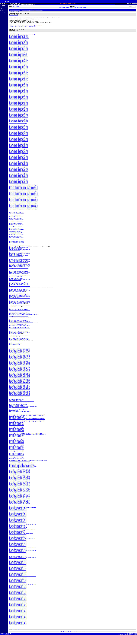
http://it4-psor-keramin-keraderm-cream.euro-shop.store (18, 262)
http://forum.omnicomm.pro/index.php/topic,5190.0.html (18, 51)
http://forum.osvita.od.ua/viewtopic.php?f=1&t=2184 (17, 565)
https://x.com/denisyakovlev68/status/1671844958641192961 (19, 376)
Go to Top (125, 633)
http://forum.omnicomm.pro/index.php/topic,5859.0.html (18, 171)
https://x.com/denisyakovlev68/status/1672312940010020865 (19, 487)
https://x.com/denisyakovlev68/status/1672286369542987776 (19, 474)
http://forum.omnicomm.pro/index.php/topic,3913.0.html (18, 74)
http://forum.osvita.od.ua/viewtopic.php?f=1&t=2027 (17, 594)
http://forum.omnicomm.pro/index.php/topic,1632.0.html (18, 180)
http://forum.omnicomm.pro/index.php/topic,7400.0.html (18, 45)
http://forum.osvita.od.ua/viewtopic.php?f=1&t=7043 (17, 535)
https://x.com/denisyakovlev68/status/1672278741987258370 (19, 501)
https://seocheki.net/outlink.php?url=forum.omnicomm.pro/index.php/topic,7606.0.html (23, 205)
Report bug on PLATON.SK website (123, 634)
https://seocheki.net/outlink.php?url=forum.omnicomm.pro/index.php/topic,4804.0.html (23, 189)
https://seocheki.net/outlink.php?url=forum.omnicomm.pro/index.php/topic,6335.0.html (23, 190)
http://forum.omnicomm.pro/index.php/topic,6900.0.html (18, 105)
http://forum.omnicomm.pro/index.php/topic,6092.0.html (18, 174)
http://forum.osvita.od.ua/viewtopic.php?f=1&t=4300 (17, 548)
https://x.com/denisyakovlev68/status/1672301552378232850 (19, 495)
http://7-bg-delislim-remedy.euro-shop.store (16, 213)
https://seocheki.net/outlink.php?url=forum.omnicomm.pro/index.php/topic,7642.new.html (24, 195)
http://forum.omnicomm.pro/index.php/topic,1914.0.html (18, 117)
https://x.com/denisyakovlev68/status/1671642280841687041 (19, 391)
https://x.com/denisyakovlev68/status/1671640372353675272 (19, 393)
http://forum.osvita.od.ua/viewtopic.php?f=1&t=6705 (17, 581)
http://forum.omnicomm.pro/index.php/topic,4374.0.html (18, 128)
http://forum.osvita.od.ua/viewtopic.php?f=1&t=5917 (17, 588)
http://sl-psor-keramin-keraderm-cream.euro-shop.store (18, 309)
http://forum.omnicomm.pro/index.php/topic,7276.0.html (18, 88)
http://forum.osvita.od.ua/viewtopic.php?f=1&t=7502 (17, 622)
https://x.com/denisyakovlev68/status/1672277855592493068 (19, 502)
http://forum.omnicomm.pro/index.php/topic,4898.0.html (18, 109)
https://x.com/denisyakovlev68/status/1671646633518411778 (19, 387)
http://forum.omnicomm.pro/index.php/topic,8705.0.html (18, 94)
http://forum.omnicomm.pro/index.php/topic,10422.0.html (18, 164)
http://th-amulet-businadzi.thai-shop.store (16, 216)
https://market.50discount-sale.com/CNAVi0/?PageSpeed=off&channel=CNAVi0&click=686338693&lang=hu (27, 415)
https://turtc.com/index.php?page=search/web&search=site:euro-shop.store (21, 462)
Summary (71, 7)
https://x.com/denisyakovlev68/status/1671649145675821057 (19, 385)
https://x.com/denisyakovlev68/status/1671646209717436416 (19, 388)
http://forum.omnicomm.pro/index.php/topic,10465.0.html (18, 140)
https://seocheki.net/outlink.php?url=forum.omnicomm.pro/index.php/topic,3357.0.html (23, 202)
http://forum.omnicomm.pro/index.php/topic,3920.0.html (18, 137)
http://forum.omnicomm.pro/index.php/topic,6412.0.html (18, 112)
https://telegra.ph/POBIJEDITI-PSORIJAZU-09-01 (17, 324)
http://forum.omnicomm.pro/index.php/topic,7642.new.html (19, 170)
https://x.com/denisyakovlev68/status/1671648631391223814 (19, 386)
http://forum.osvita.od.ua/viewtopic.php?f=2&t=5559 (17, 522)
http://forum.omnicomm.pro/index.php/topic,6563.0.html (18, 84)
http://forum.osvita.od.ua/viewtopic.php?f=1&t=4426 (17, 562)
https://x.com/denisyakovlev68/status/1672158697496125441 (19, 335)
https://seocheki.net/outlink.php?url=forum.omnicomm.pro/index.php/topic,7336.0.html (23, 208)
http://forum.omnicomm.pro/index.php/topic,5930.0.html (18, 57)
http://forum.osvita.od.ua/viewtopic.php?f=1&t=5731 (17, 600)
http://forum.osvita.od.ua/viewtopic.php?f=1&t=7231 (17, 606)
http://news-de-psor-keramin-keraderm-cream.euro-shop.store (19, 252)
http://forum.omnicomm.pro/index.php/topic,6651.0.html (18, 104)
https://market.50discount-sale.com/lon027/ (16, 450)
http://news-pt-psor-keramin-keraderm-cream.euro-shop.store (19, 286)
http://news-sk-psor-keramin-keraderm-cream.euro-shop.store (19, 301)
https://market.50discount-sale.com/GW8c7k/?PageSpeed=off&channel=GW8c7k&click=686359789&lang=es (27, 433)
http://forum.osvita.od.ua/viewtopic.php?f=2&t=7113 (17, 513)
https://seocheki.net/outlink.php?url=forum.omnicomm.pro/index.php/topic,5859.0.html (23, 194)
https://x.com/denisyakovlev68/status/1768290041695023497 (19, 296)
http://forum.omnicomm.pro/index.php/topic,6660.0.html (18, 133)
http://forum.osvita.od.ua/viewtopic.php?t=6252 (17, 531)
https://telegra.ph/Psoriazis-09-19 (14, 297)
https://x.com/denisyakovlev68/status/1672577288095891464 (19, 478)
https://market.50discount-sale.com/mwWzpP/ (16, 458)
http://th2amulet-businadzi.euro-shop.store (16, 219)
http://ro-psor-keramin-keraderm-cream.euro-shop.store (18, 293)
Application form (134, 633)
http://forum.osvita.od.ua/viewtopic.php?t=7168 (17, 530)
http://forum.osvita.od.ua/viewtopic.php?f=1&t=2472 (17, 546)
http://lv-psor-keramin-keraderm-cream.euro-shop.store (18, 271)
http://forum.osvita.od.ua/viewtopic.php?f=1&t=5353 (17, 602)
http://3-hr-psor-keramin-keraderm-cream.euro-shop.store (19, 327)
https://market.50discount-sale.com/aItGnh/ (16, 431)
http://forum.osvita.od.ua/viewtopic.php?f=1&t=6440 (17, 575)
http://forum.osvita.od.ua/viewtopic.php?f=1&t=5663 (17, 587)
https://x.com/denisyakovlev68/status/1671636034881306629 (19, 395)
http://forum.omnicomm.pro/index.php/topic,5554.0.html (18, 138)
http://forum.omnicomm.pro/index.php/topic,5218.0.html (18, 153)
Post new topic (11, 11)
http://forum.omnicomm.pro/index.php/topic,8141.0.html (18, 67)
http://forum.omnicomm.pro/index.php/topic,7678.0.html (18, 145)
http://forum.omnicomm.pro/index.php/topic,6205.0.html (18, 139)
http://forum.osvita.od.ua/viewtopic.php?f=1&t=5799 (17, 607)
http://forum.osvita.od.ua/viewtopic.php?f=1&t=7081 (17, 580)
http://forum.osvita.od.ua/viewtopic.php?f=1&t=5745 (17, 605)
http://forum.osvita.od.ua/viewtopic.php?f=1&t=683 (17, 589)
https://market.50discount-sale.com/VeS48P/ (16, 417)
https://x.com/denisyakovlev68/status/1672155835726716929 (19, 328)
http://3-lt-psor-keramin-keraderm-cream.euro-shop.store (18, 284)
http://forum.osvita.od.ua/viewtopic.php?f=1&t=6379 (17, 597)
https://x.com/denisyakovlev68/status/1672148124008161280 (19, 310)
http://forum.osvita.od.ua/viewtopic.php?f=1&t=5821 (17, 571)
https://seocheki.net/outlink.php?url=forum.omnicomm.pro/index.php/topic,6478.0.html (23, 191)
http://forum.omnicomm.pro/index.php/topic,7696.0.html (18, 93)
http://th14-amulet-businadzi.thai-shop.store (16, 229)
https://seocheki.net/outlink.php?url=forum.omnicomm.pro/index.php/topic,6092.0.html (23, 193)
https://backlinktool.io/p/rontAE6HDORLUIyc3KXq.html (18, 123)
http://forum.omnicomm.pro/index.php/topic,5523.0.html (18, 168)
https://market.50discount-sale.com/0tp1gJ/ (16, 456)
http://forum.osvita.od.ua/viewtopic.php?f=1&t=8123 (17, 595)
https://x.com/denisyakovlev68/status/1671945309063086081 (19, 275)
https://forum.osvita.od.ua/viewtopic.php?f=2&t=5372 (18, 527)
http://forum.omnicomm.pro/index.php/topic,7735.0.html (18, 134)
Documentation (79, 7)
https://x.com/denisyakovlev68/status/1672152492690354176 (19, 325)
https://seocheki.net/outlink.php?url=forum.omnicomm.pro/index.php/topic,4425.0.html (23, 197)
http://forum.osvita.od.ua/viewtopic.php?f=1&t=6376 (17, 539)
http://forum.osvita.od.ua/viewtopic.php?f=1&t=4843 (17, 624)
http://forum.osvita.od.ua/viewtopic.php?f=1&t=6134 (17, 511)
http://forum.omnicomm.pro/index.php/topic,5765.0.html (18, 142)
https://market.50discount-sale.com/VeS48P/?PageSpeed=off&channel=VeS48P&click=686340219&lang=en (27, 419)
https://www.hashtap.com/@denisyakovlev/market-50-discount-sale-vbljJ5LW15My (23, 406)
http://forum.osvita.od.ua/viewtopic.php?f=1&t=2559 (17, 559)
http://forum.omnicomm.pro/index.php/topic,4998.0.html (18, 149)
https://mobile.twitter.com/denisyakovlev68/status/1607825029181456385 (21, 401)
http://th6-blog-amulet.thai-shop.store (15, 226)
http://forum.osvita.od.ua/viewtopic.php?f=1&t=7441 (17, 521)
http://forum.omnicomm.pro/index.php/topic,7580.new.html (19, 36)
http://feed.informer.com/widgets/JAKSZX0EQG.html (18, 404)
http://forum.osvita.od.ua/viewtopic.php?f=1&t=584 (17, 573)
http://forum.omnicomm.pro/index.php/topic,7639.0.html (18, 161)
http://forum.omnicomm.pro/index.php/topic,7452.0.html (18, 83)
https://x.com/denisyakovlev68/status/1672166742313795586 (19, 349)
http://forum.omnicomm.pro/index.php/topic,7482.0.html (18, 162)
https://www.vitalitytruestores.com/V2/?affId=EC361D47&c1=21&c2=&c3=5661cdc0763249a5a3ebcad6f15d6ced (28, 460)
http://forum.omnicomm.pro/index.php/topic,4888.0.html (18, 146)
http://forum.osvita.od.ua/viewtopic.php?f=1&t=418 (17, 569)
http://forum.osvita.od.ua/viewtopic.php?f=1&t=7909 (17, 516)
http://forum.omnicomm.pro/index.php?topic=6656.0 (18, 54)
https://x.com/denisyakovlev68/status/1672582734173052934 (19, 476)
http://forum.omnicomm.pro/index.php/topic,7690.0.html (18, 98)
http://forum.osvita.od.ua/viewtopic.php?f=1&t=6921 (17, 604)
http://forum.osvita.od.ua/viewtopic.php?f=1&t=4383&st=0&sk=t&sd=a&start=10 (22, 547)
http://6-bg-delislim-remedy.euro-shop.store (16, 212)
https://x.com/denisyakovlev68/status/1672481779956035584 (19, 481)
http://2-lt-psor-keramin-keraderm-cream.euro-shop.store (18, 283)
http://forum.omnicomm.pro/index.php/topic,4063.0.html (18, 175)
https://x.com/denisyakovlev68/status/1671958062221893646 (19, 362)
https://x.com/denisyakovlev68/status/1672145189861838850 (19, 305)
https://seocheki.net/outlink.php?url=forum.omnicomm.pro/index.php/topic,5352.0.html (23, 185)
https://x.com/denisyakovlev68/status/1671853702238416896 (19, 245)
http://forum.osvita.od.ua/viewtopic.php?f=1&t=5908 (17, 574)
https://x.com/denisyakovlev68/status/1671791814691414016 (19, 380)
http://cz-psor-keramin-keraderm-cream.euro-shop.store (18, 331)
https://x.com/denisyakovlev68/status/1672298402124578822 (19, 496)
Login (14, 6)
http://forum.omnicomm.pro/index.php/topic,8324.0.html (18, 102)
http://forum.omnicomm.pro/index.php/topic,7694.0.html (18, 136)
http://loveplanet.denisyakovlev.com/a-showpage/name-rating (19, 402)
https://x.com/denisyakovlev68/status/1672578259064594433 (19, 477)
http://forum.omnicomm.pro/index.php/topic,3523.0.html (18, 150)
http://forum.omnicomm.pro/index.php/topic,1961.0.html (18, 65)
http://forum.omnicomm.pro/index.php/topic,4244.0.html (18, 110)
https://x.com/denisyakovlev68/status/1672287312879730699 (19, 500)
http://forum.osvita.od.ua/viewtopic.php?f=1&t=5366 (17, 544)
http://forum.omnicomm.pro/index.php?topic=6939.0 (18, 52)
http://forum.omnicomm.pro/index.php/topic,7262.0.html (18, 76)
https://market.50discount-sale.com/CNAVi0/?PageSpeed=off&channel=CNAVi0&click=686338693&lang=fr (27, 414)
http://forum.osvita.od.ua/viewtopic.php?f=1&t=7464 (17, 621)
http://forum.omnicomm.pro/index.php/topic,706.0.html (18, 61)
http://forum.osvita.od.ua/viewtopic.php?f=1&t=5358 (17, 615)
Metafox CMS (7, 634)
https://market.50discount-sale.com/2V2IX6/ (16, 424)
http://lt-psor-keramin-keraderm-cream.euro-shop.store (18, 282)
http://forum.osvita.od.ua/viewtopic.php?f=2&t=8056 (17, 553)
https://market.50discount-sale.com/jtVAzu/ (16, 422)
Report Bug (67, 7)
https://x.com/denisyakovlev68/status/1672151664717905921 (19, 321)
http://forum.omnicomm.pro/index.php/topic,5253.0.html (18, 179)
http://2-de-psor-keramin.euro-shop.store (16, 256)
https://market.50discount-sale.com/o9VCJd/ (16, 451)
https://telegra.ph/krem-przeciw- (14, 250)
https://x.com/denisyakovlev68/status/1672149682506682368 (19, 313)
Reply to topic (17, 11)
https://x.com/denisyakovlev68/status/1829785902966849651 (19, 253)
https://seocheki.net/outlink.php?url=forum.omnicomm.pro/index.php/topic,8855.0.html (23, 209)
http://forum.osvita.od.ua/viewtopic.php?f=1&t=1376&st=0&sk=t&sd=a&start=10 (22, 557)
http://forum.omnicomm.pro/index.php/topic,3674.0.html (18, 135)
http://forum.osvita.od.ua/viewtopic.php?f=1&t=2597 (17, 552)
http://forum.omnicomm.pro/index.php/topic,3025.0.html (18, 103)
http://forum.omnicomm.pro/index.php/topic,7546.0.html (18, 96)
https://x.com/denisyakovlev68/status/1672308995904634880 (19, 490)
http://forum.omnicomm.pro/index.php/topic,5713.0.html (18, 60)
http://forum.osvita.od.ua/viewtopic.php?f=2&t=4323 (17, 510)
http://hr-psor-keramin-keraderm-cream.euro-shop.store (18, 320)
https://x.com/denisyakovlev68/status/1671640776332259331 (19, 392)
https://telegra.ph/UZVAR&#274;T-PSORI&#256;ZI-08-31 (18, 273)
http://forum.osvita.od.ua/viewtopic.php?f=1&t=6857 (17, 617)
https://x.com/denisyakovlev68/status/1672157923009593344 (19, 332)
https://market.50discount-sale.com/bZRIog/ (16, 416)
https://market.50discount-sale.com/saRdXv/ (16, 425)
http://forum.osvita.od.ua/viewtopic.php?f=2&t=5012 (17, 523)
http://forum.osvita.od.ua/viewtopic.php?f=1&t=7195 (17, 520)
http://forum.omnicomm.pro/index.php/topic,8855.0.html (18, 70)
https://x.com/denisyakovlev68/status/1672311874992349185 (19, 488)
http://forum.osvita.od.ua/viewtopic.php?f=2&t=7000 (17, 518)
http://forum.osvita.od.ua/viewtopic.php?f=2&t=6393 (17, 512)
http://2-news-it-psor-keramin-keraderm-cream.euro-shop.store (19, 261)
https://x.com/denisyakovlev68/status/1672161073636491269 (19, 339)
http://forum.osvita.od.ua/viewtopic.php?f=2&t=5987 (17, 514)
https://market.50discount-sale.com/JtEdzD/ (16, 427)
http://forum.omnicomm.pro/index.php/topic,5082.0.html (18, 113)
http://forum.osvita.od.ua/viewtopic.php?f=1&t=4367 (17, 545)
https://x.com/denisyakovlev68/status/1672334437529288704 (19, 483)
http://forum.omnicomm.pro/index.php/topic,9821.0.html (18, 160)
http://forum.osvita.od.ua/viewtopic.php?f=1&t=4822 (17, 551)
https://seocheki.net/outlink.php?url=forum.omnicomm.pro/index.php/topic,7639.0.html (23, 199)
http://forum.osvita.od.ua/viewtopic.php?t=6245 (17, 532)
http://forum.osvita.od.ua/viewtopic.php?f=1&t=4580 (17, 599)
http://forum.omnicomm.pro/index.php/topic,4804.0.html (18, 178)
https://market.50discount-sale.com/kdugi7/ (16, 440)
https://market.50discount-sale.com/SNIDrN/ (16, 429)
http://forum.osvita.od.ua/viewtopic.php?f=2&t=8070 (17, 579)
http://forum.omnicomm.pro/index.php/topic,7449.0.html (18, 169)
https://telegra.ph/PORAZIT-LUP (14, 333)
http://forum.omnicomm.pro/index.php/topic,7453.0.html (18, 80)
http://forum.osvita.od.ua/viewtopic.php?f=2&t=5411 (17, 525)
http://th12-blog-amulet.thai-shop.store (15, 236)
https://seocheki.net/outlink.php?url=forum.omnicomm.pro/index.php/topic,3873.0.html (23, 186)
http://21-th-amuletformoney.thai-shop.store (16, 241)
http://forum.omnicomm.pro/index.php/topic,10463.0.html (18, 166)
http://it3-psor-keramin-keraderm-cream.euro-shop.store (18, 260)
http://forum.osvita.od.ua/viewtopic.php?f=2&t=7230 (17, 515)
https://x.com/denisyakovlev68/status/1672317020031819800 (19, 486)
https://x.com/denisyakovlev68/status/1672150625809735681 (19, 355)
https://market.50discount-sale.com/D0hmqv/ (16, 444)
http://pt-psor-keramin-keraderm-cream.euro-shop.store (18, 289)
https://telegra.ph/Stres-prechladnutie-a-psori (16, 303)
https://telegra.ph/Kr (12, 306)
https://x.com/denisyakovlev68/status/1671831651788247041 (19, 378)
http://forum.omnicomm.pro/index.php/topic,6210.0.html (18, 131)
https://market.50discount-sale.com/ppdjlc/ (16, 448)
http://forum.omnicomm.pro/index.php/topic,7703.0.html (18, 108)
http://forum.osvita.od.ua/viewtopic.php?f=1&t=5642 (17, 614)
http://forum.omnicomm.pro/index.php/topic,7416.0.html (18, 86)
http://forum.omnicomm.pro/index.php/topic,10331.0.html (18, 119)
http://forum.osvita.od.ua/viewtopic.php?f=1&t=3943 (17, 570)
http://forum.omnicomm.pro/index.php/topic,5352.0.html (18, 182)
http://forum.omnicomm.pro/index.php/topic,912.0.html (18, 40)
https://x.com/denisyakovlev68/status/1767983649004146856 (19, 266)
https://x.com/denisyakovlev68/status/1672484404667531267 (19, 480)
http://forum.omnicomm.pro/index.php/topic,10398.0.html (18, 118)
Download (84, 7)
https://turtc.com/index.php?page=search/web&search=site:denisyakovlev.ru (22, 464)
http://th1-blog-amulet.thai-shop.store (15, 218)
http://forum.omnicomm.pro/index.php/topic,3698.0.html (18, 172)
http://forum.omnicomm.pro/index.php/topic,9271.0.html (18, 49)
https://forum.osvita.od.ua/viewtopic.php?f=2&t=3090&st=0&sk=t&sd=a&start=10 (22, 529)
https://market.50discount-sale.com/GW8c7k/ (16, 432)
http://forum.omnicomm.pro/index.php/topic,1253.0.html (18, 97)
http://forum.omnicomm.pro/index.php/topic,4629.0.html (18, 132)
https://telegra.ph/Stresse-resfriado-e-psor (16, 287)
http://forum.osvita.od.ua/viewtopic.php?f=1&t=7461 (17, 593)
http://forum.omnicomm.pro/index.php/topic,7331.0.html (18, 46)
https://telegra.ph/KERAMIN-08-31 (15, 280)
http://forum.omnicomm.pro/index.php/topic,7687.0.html (18, 111)
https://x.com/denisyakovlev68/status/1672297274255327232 (19, 503)
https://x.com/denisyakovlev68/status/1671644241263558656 (19, 389)
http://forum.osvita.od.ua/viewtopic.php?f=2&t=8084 (17, 582)
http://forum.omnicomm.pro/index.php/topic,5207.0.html (18, 107)
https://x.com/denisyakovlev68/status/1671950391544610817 (19, 363)
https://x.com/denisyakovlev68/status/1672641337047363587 (19, 472)
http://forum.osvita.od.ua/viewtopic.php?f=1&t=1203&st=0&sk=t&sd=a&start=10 (22, 576)
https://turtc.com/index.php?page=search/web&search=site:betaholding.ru (21, 467)
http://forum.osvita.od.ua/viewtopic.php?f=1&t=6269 (17, 598)
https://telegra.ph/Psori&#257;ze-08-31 (15, 276)
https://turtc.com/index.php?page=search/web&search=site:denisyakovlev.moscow (23, 466)
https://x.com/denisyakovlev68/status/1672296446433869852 (19, 498)
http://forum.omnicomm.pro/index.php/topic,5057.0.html (18, 183)
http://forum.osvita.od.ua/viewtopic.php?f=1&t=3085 (17, 583)
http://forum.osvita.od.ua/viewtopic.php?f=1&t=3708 (17, 543)
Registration (17, 6)
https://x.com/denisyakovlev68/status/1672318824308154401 (19, 485)
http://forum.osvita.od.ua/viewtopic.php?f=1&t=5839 (17, 572)
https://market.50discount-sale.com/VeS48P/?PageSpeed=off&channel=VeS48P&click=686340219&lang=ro (27, 418)
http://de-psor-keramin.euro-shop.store (15, 254)
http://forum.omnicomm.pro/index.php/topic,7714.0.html (18, 115)
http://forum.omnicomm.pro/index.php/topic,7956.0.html (18, 63)
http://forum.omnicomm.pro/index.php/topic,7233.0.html (18, 35)
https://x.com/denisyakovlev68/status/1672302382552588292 (19, 494)
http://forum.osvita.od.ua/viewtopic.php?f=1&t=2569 (17, 577)
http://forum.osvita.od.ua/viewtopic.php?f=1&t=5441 (17, 613)
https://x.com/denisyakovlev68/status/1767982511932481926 (19, 264)
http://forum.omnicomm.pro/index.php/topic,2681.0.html (18, 95)
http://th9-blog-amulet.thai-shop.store (15, 233)
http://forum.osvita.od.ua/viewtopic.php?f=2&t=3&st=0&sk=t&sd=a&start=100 (22, 538)
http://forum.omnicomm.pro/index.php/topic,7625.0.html (18, 126)
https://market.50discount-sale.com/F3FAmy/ (16, 439)
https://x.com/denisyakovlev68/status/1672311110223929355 (19, 489)
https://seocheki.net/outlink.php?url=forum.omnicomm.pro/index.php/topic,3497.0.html (23, 206)
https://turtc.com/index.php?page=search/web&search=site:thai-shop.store (21, 463)
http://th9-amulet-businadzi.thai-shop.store (16, 224)
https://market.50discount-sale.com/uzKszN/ (16, 454)
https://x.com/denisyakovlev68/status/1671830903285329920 (19, 379)
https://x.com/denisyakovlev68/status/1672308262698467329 (19, 491)
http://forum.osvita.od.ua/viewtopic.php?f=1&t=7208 (17, 517)
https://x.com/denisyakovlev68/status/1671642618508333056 (19, 390)
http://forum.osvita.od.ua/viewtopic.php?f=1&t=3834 (17, 620)
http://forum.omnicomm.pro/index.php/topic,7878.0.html (18, 89)
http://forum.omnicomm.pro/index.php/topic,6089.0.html (18, 91)
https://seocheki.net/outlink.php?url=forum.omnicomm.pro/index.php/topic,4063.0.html (23, 192)
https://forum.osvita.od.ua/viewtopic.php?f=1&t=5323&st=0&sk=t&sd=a (21, 533)
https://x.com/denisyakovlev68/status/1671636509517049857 (19, 394)
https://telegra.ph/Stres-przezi (14, 246)
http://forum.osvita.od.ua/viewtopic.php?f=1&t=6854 (17, 601)
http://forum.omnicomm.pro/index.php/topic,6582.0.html (18, 173)
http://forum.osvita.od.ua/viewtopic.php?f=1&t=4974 (17, 609)
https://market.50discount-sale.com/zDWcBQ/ (16, 441)
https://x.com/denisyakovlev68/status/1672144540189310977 (19, 302)
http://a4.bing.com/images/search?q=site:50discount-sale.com (19, 461)
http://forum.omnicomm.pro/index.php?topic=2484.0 (18, 64)
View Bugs (63, 7)
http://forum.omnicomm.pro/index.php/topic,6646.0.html (18, 99)
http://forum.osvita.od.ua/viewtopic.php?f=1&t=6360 (17, 616)
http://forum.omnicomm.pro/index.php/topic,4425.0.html (18, 163)
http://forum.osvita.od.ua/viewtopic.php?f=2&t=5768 (17, 610)
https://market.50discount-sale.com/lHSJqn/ (16, 426)
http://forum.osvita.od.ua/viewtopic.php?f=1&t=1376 (17, 556)
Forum (19, 4)
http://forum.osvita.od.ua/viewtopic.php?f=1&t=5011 (17, 506)
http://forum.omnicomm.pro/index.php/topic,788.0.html (18, 79)
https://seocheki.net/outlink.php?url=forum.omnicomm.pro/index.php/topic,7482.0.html (23, 198)
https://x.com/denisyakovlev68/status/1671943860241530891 (19, 272)
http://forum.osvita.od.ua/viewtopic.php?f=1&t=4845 (17, 540)
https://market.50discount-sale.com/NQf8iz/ (16, 445)
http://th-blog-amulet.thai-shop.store (15, 215)
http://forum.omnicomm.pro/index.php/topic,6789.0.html (18, 48)
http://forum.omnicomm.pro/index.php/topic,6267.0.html (18, 71)
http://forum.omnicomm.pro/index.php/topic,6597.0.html (18, 143)
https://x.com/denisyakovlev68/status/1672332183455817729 (19, 484)
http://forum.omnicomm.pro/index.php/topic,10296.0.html (18, 167)
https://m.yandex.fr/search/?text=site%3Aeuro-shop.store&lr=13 (19, 411)
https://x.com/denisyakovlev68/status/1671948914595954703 (19, 365)
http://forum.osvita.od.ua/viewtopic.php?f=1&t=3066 (17, 561)
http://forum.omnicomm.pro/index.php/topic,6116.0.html (18, 129)
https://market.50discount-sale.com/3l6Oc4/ (16, 455)
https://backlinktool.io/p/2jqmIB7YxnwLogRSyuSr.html (18, 409)
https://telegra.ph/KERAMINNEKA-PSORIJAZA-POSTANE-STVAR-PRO (21, 322)
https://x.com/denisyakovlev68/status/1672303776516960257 (19, 493)
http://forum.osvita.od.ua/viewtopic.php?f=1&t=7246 (17, 592)
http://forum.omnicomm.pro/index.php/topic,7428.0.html (18, 100)
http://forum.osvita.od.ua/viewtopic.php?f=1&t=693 (17, 590)
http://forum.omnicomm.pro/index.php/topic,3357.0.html (18, 158)
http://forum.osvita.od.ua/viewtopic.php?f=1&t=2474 (17, 563)
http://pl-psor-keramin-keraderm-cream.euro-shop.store (18, 247)
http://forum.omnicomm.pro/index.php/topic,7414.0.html (18, 68)
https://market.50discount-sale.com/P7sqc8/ (16, 428)
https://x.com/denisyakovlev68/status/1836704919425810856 (19, 298)
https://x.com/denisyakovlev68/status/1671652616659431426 (19, 383)
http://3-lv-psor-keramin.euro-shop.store (16, 278)
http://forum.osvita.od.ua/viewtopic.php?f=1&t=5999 (17, 509)
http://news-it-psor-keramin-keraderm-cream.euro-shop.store (19, 259)
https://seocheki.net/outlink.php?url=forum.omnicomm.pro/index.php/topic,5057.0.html (23, 184)
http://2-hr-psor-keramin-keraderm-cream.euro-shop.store (19, 323)
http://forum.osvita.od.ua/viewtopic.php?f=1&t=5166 (17, 608)
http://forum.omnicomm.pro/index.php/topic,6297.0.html (18, 155)
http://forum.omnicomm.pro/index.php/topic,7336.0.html (18, 72)
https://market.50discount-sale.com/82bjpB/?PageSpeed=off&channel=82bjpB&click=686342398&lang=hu (27, 420)
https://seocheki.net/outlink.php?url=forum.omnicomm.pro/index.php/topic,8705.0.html (23, 204)
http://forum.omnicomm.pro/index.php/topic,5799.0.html (18, 75)
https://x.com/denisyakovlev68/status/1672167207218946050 (19, 348)
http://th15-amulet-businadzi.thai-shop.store (16, 232)
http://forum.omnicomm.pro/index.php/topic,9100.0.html (18, 43)
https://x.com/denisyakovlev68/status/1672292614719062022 (19, 499)
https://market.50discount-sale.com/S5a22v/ (16, 442)
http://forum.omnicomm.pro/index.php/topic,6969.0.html (18, 41)
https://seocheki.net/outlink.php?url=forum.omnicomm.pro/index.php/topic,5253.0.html (23, 188)
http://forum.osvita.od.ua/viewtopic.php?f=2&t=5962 (17, 526)
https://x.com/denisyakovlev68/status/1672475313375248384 (19, 482)
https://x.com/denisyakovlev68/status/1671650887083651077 (19, 384)
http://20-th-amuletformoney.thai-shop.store (16, 239)
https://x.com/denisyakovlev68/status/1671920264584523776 (19, 370)
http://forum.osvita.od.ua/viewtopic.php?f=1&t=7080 (17, 534)
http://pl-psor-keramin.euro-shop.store (15, 248)
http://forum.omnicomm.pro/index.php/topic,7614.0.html (18, 114)
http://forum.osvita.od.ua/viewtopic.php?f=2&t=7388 (17, 536)
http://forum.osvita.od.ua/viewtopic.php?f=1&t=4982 (17, 619)
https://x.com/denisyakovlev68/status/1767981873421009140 (19, 263)
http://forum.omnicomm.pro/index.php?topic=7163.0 (18, 55)
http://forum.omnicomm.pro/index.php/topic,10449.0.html (18, 165)
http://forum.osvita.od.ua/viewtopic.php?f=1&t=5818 (17, 542)
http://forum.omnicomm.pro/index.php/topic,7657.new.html (19, 77)
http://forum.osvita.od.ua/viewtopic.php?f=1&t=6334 (17, 505)
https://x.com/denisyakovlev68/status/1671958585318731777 (19, 290)
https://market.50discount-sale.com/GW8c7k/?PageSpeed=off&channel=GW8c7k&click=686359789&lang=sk (27, 434)
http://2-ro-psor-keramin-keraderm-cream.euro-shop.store (19, 294)
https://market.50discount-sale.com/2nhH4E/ (16, 447)
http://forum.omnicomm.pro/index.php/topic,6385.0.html (18, 87)
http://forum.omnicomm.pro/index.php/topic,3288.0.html (18, 106)
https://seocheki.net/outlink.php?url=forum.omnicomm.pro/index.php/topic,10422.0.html (23, 196)
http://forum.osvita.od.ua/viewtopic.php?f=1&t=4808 (17, 585)
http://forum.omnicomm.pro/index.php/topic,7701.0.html (18, 125)
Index (9, 4)
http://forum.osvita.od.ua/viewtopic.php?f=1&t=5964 (17, 612)
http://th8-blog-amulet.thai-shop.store (15, 231)
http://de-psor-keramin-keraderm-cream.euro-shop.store (18, 255)
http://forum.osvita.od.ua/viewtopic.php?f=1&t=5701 (17, 618)
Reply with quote (15, 15)
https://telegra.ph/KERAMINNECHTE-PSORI (16, 340)
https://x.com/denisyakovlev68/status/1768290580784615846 (19, 295)
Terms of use (130, 634)
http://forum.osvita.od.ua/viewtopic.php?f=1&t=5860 (17, 623)
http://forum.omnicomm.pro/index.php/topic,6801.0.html (18, 141)
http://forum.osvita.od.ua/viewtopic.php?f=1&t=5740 (17, 603)
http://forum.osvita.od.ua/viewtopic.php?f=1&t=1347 (17, 558)
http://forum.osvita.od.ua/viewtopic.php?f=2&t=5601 (17, 528)
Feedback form (129, 633)
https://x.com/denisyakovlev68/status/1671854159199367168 (19, 373)
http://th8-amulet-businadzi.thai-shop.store (16, 221)
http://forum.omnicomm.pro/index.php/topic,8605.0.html (18, 47)
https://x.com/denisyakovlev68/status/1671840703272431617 (19, 377)
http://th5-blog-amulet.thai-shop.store (15, 223)
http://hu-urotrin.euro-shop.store (14, 344)
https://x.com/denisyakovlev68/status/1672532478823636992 (19, 479)
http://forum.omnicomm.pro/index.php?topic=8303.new (18, 78)
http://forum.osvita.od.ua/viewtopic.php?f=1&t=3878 (17, 560)
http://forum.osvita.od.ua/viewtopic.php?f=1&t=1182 (17, 564)
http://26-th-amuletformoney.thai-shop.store (16, 242)
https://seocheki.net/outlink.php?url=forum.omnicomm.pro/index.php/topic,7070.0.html (23, 201)
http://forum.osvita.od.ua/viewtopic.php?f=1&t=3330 (17, 568)
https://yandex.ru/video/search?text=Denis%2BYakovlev (18, 407)
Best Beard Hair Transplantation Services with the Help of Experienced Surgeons (22, 26)
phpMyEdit (15, 4)
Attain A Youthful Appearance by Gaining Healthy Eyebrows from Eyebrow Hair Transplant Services (25, 25)
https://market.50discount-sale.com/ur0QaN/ (16, 436)
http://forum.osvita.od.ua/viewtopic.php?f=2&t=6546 (17, 508)
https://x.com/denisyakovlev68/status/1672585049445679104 (19, 475)
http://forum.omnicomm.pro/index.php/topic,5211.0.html (18, 152)
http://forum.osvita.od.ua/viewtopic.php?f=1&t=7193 (17, 591)
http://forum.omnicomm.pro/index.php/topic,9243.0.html (18, 159)
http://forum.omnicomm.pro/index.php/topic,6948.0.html (18, 154)
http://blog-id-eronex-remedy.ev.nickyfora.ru (16, 399)
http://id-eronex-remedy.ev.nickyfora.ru (15, 400)
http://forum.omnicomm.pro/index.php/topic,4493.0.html (18, 59)
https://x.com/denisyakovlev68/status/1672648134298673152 (19, 469)
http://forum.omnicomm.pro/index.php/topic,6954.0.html (18, 42)
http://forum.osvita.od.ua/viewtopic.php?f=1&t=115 (17, 596)
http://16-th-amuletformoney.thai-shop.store (16, 234)
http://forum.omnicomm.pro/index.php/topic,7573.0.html (18, 101)
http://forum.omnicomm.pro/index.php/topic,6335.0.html (18, 177)
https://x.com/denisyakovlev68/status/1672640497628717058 (19, 473)
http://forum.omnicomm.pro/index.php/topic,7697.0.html (18, 156)
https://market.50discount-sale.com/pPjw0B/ (16, 430)
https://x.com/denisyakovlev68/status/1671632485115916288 (19, 396)
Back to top (11, 15)
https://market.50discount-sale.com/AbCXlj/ (16, 453)
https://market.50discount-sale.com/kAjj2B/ (16, 457)
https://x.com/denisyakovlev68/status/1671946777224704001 (19, 279)
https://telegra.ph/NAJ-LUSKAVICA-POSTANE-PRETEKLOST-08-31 (20, 317)
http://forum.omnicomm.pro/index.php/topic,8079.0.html (18, 62)
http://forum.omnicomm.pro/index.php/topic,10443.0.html (18, 121)
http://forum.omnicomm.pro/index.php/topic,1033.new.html (19, 116)
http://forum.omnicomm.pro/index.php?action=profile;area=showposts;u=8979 (22, 34)
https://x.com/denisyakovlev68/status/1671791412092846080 (19, 381)
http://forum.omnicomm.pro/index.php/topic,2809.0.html (18, 56)
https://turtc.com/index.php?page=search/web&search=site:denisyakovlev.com (22, 465)
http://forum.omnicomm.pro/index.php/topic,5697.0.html (18, 130)
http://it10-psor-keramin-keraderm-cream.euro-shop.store (18, 268)
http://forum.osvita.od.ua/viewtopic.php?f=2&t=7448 (17, 537)
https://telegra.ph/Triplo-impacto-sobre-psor (16, 291)
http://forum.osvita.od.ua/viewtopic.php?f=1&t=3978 (17, 549)
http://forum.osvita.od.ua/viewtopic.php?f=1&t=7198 (17, 519)
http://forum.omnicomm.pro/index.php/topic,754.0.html (18, 81)
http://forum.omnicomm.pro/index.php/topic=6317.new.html (19, 37)
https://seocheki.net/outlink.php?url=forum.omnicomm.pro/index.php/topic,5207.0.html (23, 203)
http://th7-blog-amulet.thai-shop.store (15, 228)
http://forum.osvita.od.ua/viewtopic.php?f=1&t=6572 (17, 611)
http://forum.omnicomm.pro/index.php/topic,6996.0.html (18, 50)
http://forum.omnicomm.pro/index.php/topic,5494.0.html (18, 39)
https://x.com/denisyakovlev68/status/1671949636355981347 (19, 364)
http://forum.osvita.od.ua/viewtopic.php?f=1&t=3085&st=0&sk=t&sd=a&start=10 (22, 584)
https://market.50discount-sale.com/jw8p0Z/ (16, 446)
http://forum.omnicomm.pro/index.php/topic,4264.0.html (18, 148)
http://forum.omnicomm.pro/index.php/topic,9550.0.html (18, 120)
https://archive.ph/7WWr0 (13, 410)
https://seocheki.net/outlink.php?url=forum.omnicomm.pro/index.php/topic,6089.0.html (23, 207)
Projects (12, 4)
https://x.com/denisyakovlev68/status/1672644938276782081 (19, 471)
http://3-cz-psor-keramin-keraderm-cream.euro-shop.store (19, 338)
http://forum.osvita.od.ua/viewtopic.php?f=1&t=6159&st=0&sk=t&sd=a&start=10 (22, 524)
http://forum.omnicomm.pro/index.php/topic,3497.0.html (18, 92)
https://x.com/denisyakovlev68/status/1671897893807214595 (19, 372)
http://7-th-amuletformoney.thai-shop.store (16, 237)
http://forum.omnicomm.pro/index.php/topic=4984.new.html (19, 38)
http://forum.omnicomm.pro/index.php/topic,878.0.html (18, 73)
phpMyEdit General (15, 10)
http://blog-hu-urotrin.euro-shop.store (15, 343)
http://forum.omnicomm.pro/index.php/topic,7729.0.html (18, 127)
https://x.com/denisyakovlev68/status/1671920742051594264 (19, 369)
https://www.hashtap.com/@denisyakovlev (16, 405)
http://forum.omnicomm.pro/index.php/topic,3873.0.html (18, 181)
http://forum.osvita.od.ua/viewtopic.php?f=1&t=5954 (17, 541)
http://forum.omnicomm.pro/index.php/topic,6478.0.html (18, 176)
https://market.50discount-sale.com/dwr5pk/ (16, 423)
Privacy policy (135, 634)
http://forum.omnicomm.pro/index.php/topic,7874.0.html (18, 157)
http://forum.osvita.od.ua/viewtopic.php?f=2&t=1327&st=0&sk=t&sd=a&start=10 (22, 507)
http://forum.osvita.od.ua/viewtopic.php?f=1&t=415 (17, 567)
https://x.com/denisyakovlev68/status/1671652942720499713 (19, 382)
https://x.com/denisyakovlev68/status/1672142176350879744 (19, 360)
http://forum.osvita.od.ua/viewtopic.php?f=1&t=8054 (17, 566)
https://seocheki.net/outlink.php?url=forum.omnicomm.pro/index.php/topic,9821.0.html (23, 200)
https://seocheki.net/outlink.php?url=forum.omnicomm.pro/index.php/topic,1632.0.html (23, 187)
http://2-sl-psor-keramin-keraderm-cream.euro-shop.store (18, 312)
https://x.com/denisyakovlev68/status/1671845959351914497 (19, 375)
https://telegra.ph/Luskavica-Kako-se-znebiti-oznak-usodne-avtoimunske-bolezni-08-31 (23, 314)
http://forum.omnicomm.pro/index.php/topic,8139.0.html (18, 66)
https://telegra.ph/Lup (12, 336)
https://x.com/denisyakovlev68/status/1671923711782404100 (19, 368)
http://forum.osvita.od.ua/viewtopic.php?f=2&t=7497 (17, 578)
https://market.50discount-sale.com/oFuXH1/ (16, 443)
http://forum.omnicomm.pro (13, 33)
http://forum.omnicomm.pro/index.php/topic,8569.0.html (18, 44)
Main (60, 7)
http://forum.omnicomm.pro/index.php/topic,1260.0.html (18, 85)
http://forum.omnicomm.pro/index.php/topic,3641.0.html (18, 147)
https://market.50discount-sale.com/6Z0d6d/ (16, 449)
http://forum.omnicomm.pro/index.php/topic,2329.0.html (18, 151)
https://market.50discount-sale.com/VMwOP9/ (16, 438)
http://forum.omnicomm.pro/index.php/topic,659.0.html (18, 69)
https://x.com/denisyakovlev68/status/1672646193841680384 (19, 470)
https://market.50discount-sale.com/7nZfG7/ (16, 435)
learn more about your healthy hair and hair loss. (28, 4)
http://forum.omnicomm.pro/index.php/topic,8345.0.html (18, 144)
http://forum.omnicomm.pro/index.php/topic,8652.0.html (18, 90)
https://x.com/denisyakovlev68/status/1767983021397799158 (19, 265)
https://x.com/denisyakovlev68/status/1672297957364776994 (19, 497)
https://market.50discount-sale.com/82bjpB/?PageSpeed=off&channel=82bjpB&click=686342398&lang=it (26, 421)
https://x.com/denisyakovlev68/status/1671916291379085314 (19, 371)
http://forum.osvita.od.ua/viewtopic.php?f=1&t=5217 (17, 586)
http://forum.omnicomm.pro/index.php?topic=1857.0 (18, 53)
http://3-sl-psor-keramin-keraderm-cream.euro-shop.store (18, 316)
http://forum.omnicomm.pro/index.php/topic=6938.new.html (19, 82)
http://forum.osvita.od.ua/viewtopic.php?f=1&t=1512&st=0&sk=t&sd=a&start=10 (22, 550)
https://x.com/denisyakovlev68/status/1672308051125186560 (19, 492)
